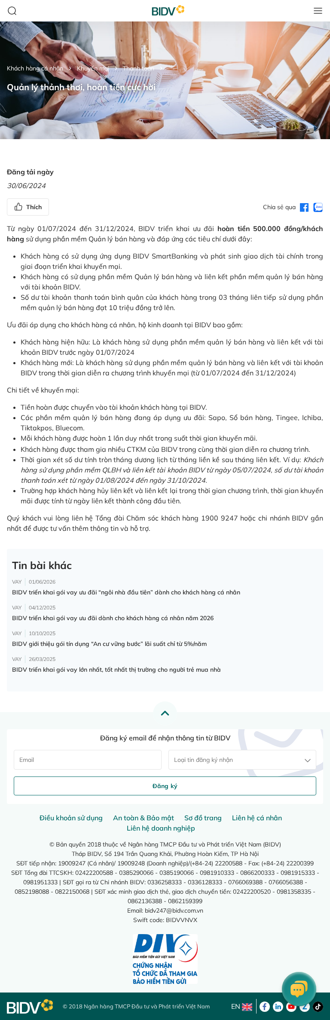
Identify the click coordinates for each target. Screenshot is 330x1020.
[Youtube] (291, 1006)
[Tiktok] (318, 1006)
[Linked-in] (278, 1006)
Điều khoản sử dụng (71, 817)
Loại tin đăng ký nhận (203, 760)
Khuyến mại (93, 68)
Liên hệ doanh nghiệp (161, 828)
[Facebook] (265, 1006)
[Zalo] (304, 1006)
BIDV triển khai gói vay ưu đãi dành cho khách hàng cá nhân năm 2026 (113, 618)
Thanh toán (138, 68)
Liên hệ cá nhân (257, 817)
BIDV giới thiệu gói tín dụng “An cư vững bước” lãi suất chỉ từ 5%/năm (109, 644)
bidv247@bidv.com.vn (174, 910)
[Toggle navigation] (318, 11)
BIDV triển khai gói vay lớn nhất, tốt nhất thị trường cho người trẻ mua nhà (116, 669)
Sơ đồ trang (203, 817)
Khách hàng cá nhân (35, 68)
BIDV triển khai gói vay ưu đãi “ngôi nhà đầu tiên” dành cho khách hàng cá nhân (126, 592)
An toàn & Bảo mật (143, 817)
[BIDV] (30, 1006)
